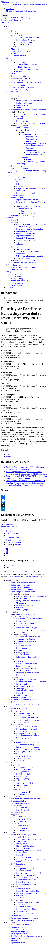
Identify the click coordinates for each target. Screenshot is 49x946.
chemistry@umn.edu (9, 527)
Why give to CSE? (23, 756)
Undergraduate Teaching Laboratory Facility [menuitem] (28, 170)
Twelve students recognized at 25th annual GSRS (25, 481)
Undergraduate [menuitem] (12, 92)
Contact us (20, 760)
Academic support (23, 646)
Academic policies (23, 871)
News (8, 535)
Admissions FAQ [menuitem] (18, 177)
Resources (15, 740)
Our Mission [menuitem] (16, 33)
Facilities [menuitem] (14, 247)
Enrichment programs (19, 931)
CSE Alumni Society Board (27, 718)
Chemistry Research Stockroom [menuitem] (23, 263)
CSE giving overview (24, 767)
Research (19, 607)
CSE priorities (21, 821)
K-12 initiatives (22, 808)
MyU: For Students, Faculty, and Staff (21, 11)
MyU (8, 567)
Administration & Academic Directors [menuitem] (26, 83)
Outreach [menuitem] (9, 287)
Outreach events (17, 929)
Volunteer (15, 940)
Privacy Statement (14, 576)
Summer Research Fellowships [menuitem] (33, 140)
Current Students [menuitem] (17, 179)
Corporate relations (23, 826)
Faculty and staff (12, 832)
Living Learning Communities (28, 601)
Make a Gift (6, 22)
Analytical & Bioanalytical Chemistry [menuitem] (31, 224)
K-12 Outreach (12, 922)
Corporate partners (13, 796)
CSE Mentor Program (24, 722)
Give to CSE (16, 754)
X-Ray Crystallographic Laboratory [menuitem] (30, 256)
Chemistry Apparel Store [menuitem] (21, 51)
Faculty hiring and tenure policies (29, 873)
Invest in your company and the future (26, 799)
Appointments (21, 643)
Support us (15, 814)
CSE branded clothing (25, 745)
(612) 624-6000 (7, 524)
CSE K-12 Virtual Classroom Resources (27, 936)
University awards (23, 907)
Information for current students (23, 614)
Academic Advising (19, 634)
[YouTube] (7, 553)
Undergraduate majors (25, 623)
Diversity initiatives (23, 810)
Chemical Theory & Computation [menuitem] (29, 229)
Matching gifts (22, 785)
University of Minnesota (25, 572)
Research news (17, 812)
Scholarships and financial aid (23, 592)
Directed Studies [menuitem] (32, 137)
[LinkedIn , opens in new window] (24, 509)
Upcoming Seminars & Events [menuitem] (28, 38)
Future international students (22, 589)
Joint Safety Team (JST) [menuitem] (20, 281)
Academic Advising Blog (26, 641)
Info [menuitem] (22, 132)
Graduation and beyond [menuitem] (25, 193)
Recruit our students (19, 801)
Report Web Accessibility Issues (31, 576)
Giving (9, 454)
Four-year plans (22, 652)
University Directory (14, 542)
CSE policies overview (25, 868)
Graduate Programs (23, 857)
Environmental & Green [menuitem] (25, 233)
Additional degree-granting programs (30, 630)
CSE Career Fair (22, 670)
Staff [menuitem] (13, 74)
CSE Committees (18, 864)
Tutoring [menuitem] (19, 119)
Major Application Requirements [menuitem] (29, 101)
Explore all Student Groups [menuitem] (27, 200)
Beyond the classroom (20, 594)
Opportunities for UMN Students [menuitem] (34, 134)
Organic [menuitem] (19, 242)
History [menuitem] (14, 53)
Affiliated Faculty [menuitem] (23, 67)
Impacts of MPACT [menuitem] (29, 213)
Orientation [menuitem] (20, 184)
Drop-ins (19, 650)
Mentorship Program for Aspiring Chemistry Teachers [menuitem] (29, 207)
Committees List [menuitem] (17, 80)
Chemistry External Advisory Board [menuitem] (25, 87)
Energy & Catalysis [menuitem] (24, 231)
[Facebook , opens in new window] (24, 501)
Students (9, 456)
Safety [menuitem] (8, 272)
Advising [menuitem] (19, 116)
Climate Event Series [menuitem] (24, 44)
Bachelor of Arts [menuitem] (22, 105)
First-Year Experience (24, 686)
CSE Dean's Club (23, 774)
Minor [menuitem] (18, 107)
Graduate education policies (27, 877)
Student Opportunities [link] (19, 125)
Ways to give (16, 781)
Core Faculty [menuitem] (21, 62)
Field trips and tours (19, 934)
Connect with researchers (21, 803)
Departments (21, 621)
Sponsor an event (18, 943)
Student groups (22, 610)
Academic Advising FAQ (26, 639)
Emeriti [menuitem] (19, 71)
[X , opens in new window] (24, 505)
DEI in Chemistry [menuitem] (13, 265)
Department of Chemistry (11, 20)
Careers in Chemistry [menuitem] (19, 168)
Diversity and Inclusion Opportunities (31, 596)
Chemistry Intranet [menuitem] (18, 56)
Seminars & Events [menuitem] (18, 35)
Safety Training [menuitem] (17, 278)
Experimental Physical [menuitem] (25, 236)
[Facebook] (7, 549)
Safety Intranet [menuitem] (17, 276)
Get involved (16, 711)
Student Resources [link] (18, 112)
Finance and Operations (25, 846)
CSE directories (22, 794)
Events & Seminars (13, 540)
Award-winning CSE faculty (27, 902)
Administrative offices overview (28, 839)
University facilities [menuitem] (23, 258)
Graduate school (22, 675)
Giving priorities (22, 772)
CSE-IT (14, 702)
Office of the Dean (23, 841)
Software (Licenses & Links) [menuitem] (22, 215)
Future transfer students (20, 585)
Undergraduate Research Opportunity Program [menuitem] (36, 144)
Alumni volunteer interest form (28, 720)
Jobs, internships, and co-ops (27, 666)
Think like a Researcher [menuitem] (35, 152)
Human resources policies (26, 880)
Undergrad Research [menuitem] (24, 130)
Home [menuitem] (8, 26)
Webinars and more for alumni (28, 742)
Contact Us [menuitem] (15, 31)
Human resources (23, 848)
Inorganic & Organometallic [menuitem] (27, 238)
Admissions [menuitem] (15, 96)
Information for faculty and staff (23, 835)
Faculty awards (17, 900)
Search (4, 15)
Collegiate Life (17, 677)
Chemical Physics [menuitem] (18, 195)
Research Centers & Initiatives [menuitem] (23, 260)
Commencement (22, 648)
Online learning (22, 632)
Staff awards (16, 916)
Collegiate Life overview (26, 679)
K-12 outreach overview (20, 925)
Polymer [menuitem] (19, 245)
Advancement (21, 828)
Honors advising (22, 655)
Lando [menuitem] (28, 159)
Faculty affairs (21, 844)
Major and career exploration (27, 673)
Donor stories (21, 776)
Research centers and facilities (28, 891)
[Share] (24, 497)
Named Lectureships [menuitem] (24, 42)
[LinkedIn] (7, 555)
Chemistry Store (12, 538)
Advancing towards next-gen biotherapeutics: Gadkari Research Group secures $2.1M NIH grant (26, 473)
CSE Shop (20, 898)
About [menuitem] (8, 29)
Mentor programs (23, 603)
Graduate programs (23, 625)
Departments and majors (20, 616)
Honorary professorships (26, 909)
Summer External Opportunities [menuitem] (33, 149)
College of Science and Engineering (15, 18)
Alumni (9, 706)
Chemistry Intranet (13, 544)
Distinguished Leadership (26, 733)
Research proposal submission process (31, 893)
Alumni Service (22, 731)
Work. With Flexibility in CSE (23, 920)
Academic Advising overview (28, 637)
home (8, 298)
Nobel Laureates (22, 738)
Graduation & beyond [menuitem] (19, 166)
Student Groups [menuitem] (22, 128)
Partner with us (17, 805)
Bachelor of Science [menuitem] (24, 103)
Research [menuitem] (9, 218)
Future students (12, 580)
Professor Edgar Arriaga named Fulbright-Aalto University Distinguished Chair (25, 468)
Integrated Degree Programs (27, 628)
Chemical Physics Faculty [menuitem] (26, 65)
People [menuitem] (8, 58)
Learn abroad (21, 598)
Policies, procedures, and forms (28, 657)
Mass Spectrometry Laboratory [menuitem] (28, 249)
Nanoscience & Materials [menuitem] (26, 240)
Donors (9, 763)
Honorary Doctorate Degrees (27, 736)
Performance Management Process (24, 918)
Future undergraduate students (23, 583)
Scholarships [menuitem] (21, 164)
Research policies (23, 882)
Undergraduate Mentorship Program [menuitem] (30, 123)
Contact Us (10, 531)
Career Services (17, 659)
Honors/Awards (17, 724)
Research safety (22, 895)
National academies (24, 904)
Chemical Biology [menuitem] (23, 227)
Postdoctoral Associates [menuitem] (20, 78)
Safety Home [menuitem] (16, 274)
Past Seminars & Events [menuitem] (25, 40)
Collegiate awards (23, 911)
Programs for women (24, 605)
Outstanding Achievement (26, 729)
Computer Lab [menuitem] (22, 121)
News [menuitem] (13, 47)
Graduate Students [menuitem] (18, 76)
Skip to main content (9, 2)
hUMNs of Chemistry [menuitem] (19, 89)
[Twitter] (7, 551)
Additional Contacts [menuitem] (19, 85)
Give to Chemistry (13, 533)
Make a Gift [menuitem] (16, 49)
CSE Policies (16, 866)
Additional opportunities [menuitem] (35, 161)
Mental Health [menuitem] (16, 269)
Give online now (22, 758)
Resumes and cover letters (26, 664)
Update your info (23, 751)
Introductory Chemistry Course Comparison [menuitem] (28, 110)
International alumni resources (28, 747)
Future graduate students (20, 587)
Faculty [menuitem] (14, 60)
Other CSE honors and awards (28, 913)
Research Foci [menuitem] (16, 222)
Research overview (23, 889)
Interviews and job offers (26, 668)
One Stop (10, 9)
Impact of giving (22, 778)
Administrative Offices (20, 837)
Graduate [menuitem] (9, 173)
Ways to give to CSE (24, 783)
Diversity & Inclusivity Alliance (23, 700)
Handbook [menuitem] (20, 186)
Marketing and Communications (29, 850)
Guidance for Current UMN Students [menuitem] (31, 114)
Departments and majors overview (29, 619)
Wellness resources (18, 697)
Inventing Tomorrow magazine (28, 749)
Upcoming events (23, 715)
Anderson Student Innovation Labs (25, 704)
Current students (12, 612)
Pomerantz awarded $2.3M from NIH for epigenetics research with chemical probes (27, 477)
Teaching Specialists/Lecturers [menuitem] (28, 69)
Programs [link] (15, 98)
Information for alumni (20, 709)
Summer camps (17, 927)
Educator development (20, 938)
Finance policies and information (29, 875)
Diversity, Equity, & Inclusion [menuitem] (23, 267)
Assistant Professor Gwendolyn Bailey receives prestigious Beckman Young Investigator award (25, 484)
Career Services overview (26, 661)
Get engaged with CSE (25, 713)
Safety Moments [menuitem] (17, 283)
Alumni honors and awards (27, 727)
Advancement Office (24, 792)
